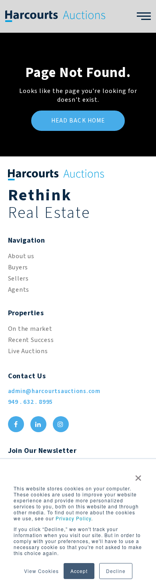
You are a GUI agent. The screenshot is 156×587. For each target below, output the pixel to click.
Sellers (18, 278)
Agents (19, 289)
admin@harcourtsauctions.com (54, 391)
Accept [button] (79, 570)
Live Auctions (28, 351)
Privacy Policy (73, 518)
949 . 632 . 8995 (30, 401)
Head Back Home (78, 121)
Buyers (18, 267)
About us (21, 256)
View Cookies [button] (41, 570)
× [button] (138, 475)
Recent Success (31, 340)
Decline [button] (116, 570)
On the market (30, 328)
